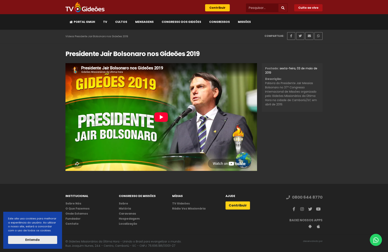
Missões (244, 22)
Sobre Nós (73, 203)
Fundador (73, 219)
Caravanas (127, 214)
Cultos (121, 22)
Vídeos (69, 36)
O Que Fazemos (77, 208)
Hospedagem (129, 219)
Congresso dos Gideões (181, 22)
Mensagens (144, 22)
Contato (72, 224)
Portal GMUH (84, 22)
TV (105, 22)
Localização (128, 224)
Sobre (123, 203)
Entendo (32, 239)
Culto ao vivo (308, 8)
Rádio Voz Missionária (189, 208)
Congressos (219, 22)
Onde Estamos (76, 214)
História (125, 208)
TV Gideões (181, 203)
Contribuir (217, 8)
